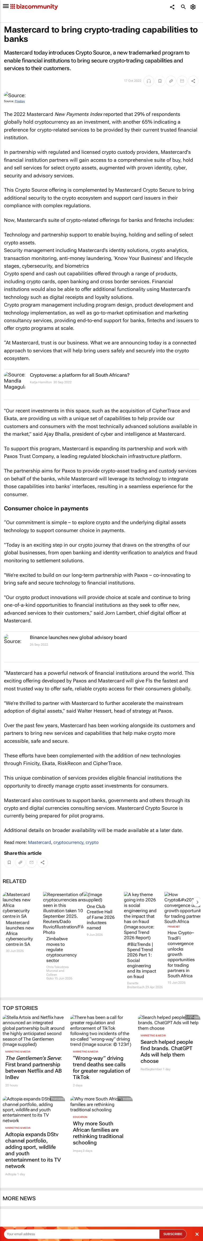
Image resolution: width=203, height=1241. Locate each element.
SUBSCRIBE (172, 1234)
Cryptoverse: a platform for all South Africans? (80, 375)
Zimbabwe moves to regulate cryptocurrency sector (61, 949)
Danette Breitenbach (136, 985)
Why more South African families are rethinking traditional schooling (98, 1133)
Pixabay (20, 101)
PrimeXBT (174, 926)
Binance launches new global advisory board (78, 637)
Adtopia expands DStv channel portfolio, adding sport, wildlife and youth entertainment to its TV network (33, 1150)
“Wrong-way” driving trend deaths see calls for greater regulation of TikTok (101, 1067)
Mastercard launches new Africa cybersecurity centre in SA (20, 933)
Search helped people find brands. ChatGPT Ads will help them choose (167, 1051)
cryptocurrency (68, 842)
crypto (92, 842)
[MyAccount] (194, 7)
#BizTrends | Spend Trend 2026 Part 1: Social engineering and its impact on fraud (141, 960)
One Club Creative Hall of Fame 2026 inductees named (101, 917)
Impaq (77, 1151)
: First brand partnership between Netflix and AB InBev (33, 1067)
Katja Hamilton (41, 382)
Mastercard (39, 842)
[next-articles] (197, 902)
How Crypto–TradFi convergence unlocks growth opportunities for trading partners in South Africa (181, 954)
